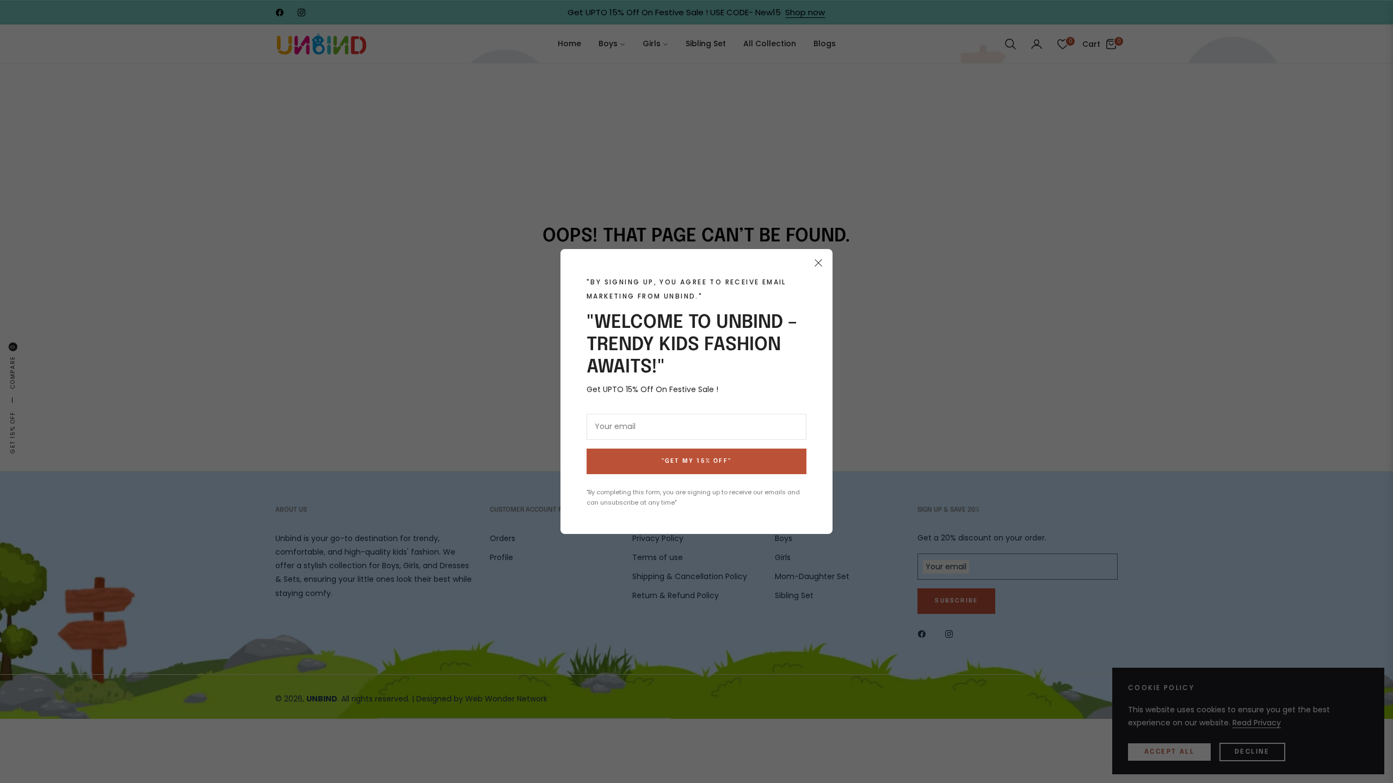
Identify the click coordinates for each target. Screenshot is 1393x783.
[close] (818, 263)
